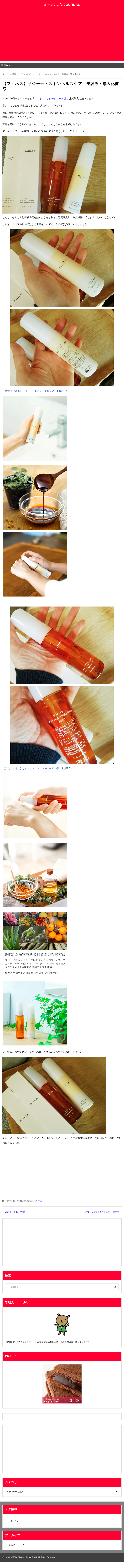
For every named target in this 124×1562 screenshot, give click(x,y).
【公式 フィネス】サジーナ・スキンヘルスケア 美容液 (33, 391)
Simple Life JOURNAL (62, 4)
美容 (40, 1201)
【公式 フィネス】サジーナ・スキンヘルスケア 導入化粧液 (35, 768)
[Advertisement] (62, 38)
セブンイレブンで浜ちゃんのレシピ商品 (101, 1212)
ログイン (14, 1520)
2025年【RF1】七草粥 (15, 1212)
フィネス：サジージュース (48, 98)
